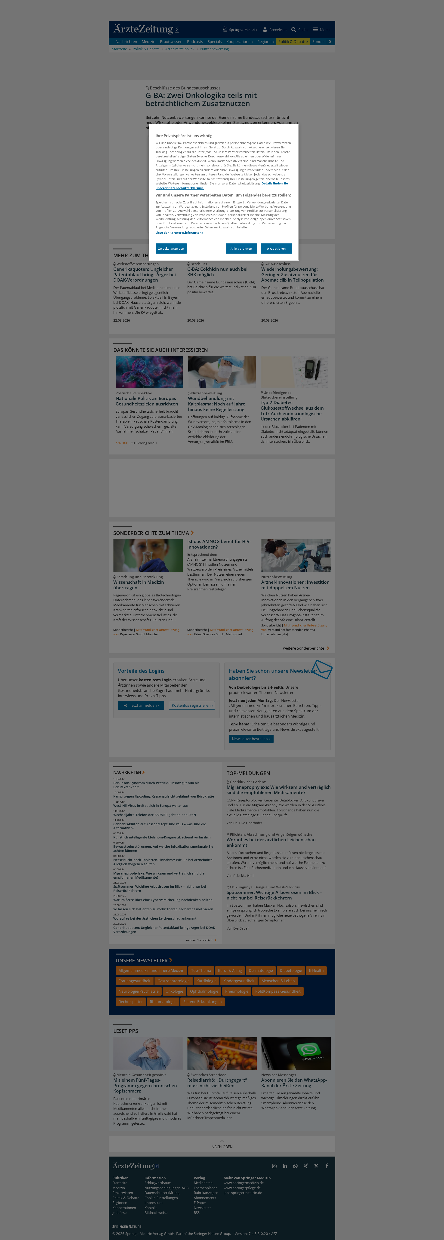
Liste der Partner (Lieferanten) (179, 232)
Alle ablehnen (241, 248)
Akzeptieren (276, 248)
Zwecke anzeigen (171, 248)
